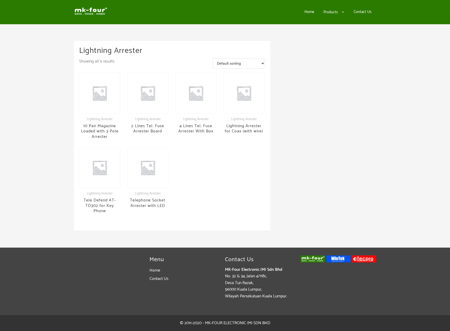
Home (154, 270)
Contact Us (158, 278)
